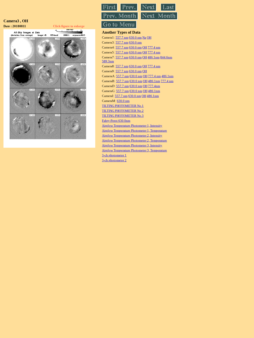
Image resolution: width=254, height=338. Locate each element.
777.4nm (154, 86)
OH (149, 37)
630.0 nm (135, 37)
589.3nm (108, 61)
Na (144, 37)
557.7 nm (122, 37)
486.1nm (153, 57)
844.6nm (166, 57)
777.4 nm (154, 47)
